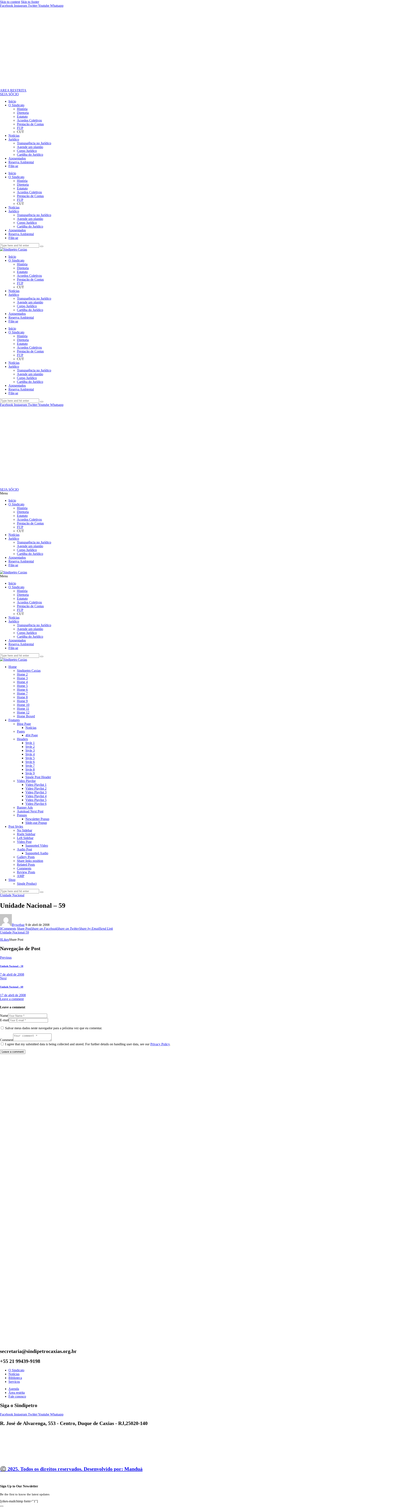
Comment (6, 1040)
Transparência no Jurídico (34, 143)
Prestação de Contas (30, 124)
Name (4, 1015)
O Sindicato (16, 105)
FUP (20, 128)
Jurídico (13, 139)
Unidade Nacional (12, 895)
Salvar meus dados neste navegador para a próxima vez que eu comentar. (53, 1028)
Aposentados (17, 158)
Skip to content (10, 2)
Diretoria (23, 113)
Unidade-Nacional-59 (14, 932)
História (22, 109)
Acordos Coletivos (29, 120)
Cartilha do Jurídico (30, 154)
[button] (203, 493)
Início (12, 101)
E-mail (4, 1020)
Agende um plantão (30, 147)
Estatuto (22, 116)
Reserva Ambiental (21, 162)
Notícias (13, 135)
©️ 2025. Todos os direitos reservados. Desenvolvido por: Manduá (71, 1469)
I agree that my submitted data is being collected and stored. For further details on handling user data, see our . (87, 1044)
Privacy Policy (160, 1044)
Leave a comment (12, 999)
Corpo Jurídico (27, 151)
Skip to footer (30, 2)
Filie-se (13, 166)
